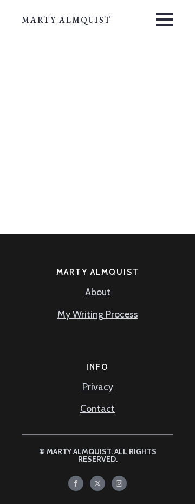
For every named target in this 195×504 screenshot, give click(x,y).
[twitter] (97, 483)
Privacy (97, 387)
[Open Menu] (164, 19)
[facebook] (75, 483)
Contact (97, 409)
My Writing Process (97, 314)
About (97, 292)
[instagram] (119, 483)
